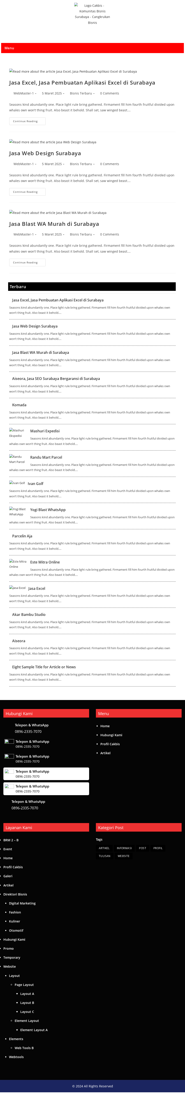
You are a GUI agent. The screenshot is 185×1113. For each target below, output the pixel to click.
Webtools (16, 1057)
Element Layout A (34, 1030)
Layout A (27, 994)
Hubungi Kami (111, 735)
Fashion (15, 912)
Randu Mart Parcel (46, 457)
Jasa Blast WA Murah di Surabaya (54, 223)
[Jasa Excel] (17, 588)
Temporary (11, 957)
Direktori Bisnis (15, 894)
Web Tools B (24, 1048)
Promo (8, 948)
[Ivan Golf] (17, 483)
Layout (14, 976)
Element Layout (27, 1021)
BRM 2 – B (10, 840)
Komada (19, 404)
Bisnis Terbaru (81, 93)
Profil (157, 848)
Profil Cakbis (110, 744)
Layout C (27, 1012)
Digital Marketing (22, 903)
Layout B (27, 1003)
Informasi (124, 848)
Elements (16, 1039)
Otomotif (16, 930)
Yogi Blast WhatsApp (48, 509)
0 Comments (109, 93)
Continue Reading (29, 120)
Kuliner (14, 921)
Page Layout (24, 985)
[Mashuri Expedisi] (18, 433)
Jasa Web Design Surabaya (45, 153)
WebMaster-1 (24, 93)
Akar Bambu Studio (29, 614)
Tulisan (105, 856)
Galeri (7, 876)
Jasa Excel (36, 588)
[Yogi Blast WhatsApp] (18, 512)
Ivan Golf (35, 483)
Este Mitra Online (45, 562)
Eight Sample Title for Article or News (44, 666)
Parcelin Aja (22, 536)
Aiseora (18, 640)
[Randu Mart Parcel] (18, 459)
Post (142, 848)
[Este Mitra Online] (18, 564)
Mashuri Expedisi (45, 431)
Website (9, 966)
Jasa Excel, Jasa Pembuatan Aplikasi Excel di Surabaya (82, 82)
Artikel (105, 753)
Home (105, 726)
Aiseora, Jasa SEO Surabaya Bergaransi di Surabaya (56, 378)
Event (7, 849)
